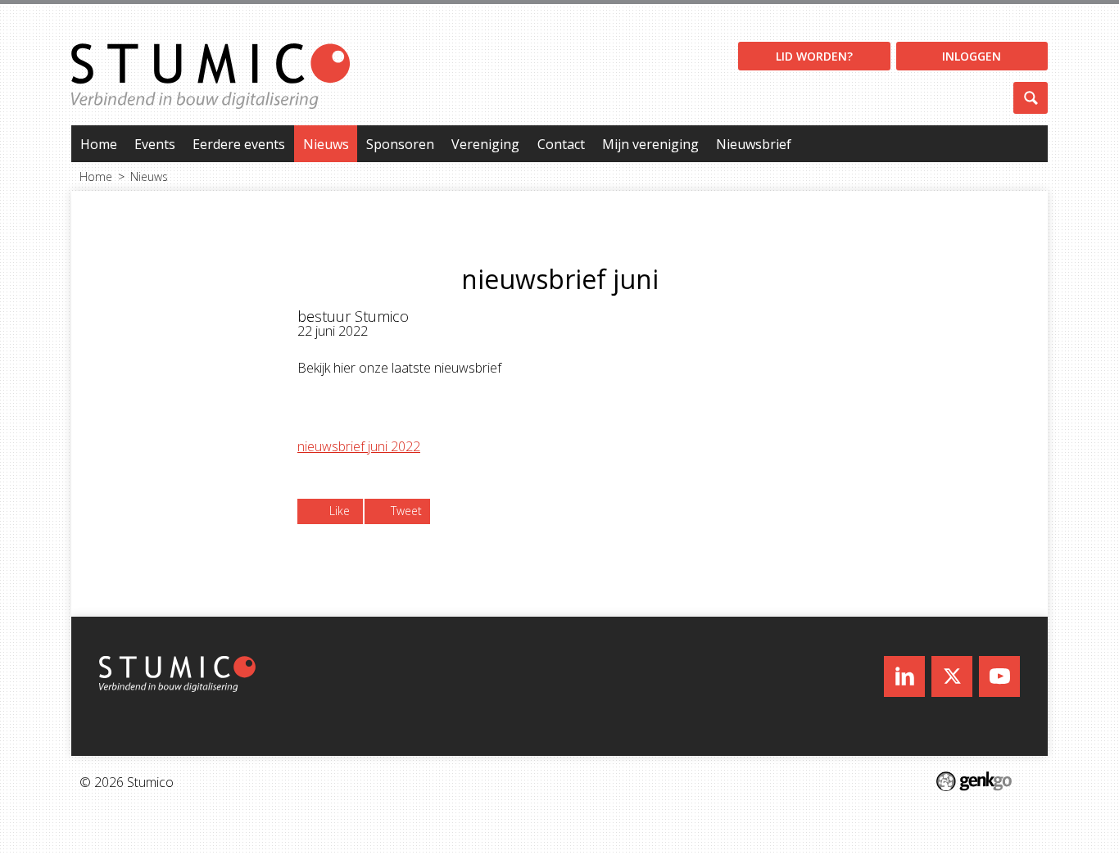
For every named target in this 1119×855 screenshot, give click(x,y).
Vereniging (485, 144)
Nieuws (326, 144)
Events (154, 144)
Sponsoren (400, 144)
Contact (561, 144)
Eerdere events (239, 144)
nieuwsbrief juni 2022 (358, 446)
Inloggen (971, 56)
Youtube (999, 676)
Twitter (951, 676)
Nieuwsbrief (753, 144)
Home (98, 144)
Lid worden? (814, 56)
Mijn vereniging (650, 144)
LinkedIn (904, 676)
